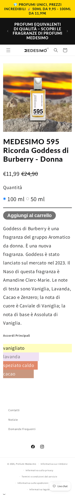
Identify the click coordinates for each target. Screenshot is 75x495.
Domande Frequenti (21, 429)
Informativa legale (39, 489)
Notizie (13, 420)
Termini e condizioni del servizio (39, 476)
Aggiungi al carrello (29, 215)
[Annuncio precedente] (7, 31)
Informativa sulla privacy (40, 470)
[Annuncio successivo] (67, 31)
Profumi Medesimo (26, 463)
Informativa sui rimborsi (54, 463)
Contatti (14, 410)
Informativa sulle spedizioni (33, 483)
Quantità (12, 187)
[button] (8, 50)
